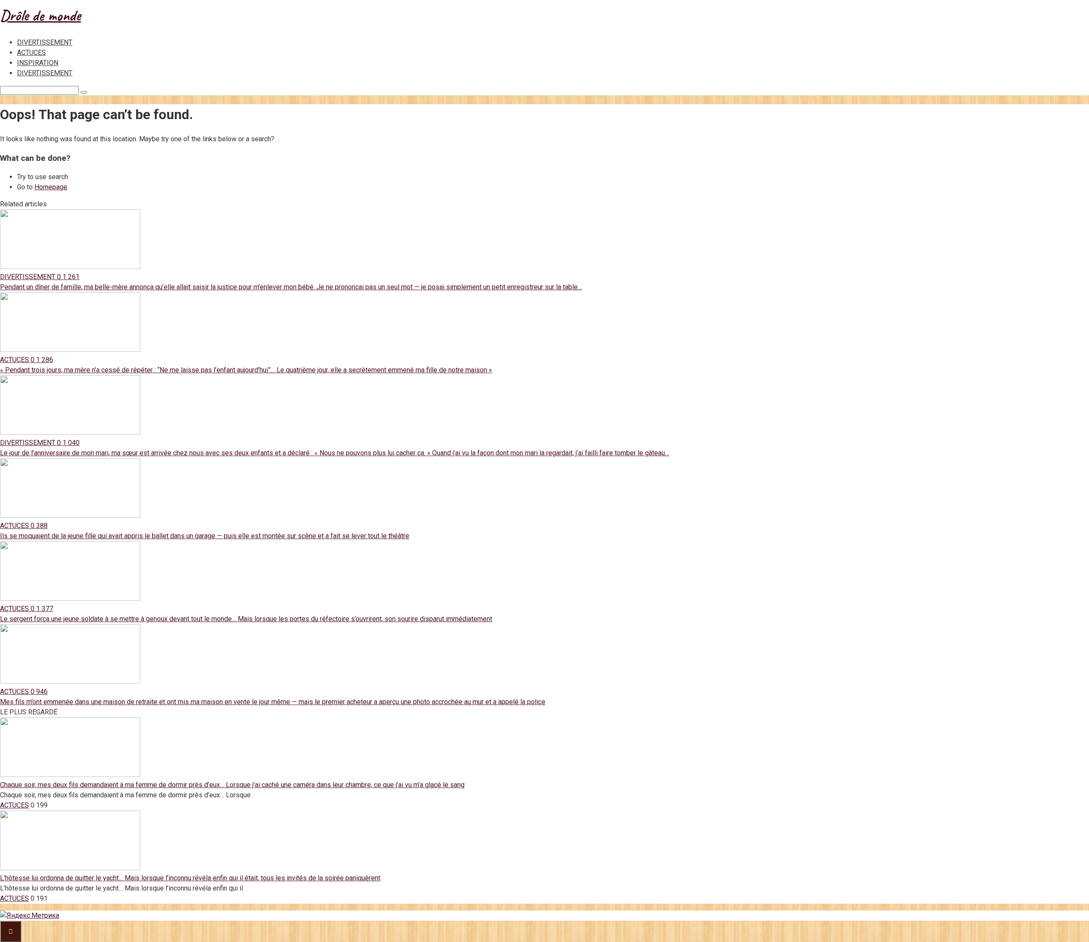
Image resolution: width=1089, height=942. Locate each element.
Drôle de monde (40, 15)
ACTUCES (31, 53)
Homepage (50, 187)
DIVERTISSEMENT (44, 42)
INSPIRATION (37, 63)
